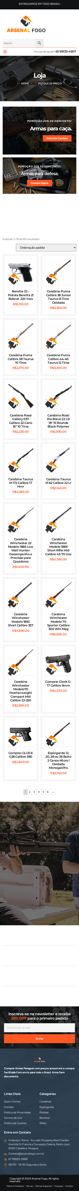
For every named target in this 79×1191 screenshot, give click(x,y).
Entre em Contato (57, 138)
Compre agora (39, 183)
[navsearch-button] (54, 23)
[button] (5, 51)
